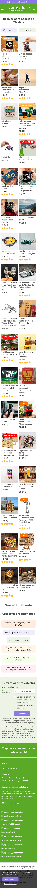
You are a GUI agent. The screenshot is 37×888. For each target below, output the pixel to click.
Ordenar (28, 30)
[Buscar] (30, 9)
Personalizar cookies (10, 884)
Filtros (9, 30)
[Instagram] (11, 779)
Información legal (9, 768)
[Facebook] (4, 779)
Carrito (34, 8)
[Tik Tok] (18, 780)
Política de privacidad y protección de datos (21, 737)
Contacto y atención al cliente (14, 787)
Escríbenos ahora (12, 803)
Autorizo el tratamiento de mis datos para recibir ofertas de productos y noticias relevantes (26, 702)
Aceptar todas (10, 879)
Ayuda (4, 763)
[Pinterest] (25, 779)
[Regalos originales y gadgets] (17, 7)
